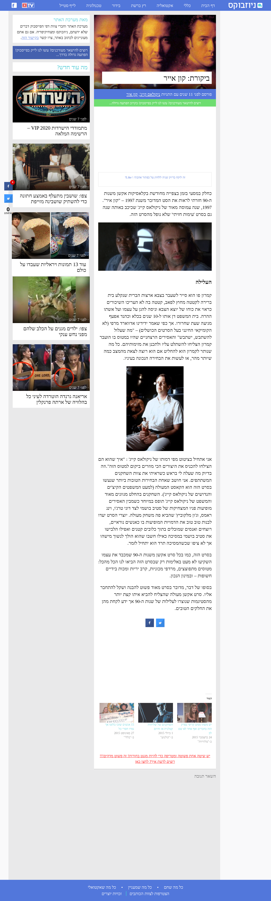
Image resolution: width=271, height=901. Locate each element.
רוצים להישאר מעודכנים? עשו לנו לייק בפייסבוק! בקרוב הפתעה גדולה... (155, 103)
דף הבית (208, 5)
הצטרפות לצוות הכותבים (149, 893)
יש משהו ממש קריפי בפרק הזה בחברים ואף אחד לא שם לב (195, 729)
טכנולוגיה (93, 5)
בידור (116, 5)
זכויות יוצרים (112, 893)
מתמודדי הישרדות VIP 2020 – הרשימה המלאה (57, 130)
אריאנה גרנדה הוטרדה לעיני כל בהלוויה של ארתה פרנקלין (56, 399)
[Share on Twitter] (160, 626)
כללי (187, 5)
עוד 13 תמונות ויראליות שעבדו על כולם (53, 267)
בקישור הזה (30, 38)
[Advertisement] (239, 76)
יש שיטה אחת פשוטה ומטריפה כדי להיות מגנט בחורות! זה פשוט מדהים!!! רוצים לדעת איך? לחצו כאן (155, 759)
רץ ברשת (138, 5)
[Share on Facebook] (149, 626)
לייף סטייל (67, 5)
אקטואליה (165, 5)
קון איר (132, 94)
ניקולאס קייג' (150, 94)
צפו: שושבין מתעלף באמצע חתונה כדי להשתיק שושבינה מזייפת (53, 198)
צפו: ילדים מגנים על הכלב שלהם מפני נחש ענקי (55, 331)
